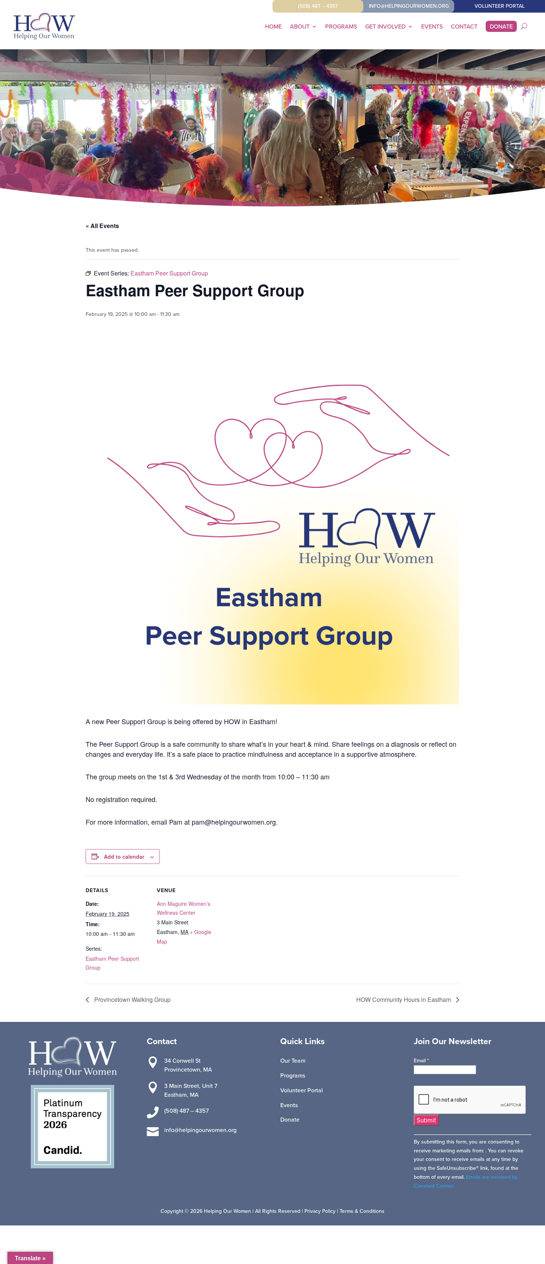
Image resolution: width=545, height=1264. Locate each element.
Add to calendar (124, 856)
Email (421, 1060)
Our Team (292, 1060)
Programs (341, 27)
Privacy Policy (320, 1211)
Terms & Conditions (362, 1211)
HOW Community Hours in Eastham (404, 999)
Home (273, 27)
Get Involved (385, 27)
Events (432, 27)
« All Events (102, 225)
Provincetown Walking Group (132, 999)
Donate (501, 27)
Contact (464, 27)
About (300, 27)
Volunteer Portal (301, 1090)
